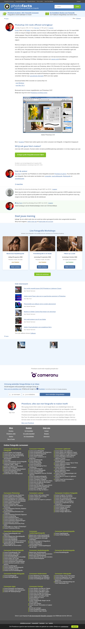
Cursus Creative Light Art (62, 510)
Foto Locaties (40, 1)
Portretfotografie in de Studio (42, 253)
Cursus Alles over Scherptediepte (13, 454)
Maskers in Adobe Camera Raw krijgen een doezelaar (40, 311)
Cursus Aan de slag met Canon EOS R (40, 485)
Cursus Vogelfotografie (61, 533)
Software (78, 18)
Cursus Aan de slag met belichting (14, 455)
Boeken (11, 436)
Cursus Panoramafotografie (37, 470)
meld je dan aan (32, 221)
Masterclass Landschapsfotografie (39, 535)
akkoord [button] (75, 626)
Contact (46, 431)
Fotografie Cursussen (9, 1)
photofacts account (25, 623)
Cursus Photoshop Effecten (12, 528)
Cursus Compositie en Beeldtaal (13, 466)
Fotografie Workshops (20, 1)
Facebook (42, 389)
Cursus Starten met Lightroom (63, 451)
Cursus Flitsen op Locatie (11, 558)
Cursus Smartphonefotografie (38, 476)
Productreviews (33, 599)
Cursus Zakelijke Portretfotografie (13, 567)
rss (47, 623)
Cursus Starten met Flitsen (11, 554)
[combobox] (64, 6)
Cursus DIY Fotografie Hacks (37, 488)
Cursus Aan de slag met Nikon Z (38, 489)
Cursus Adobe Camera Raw (12, 502)
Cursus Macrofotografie (10, 539)
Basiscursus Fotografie (10, 467)
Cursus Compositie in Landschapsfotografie (35, 543)
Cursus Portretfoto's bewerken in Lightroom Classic (64, 457)
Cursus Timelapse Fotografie (37, 479)
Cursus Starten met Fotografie (12, 452)
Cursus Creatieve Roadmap (63, 499)
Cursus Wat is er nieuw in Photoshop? (15, 526)
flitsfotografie (67, 176)
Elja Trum (36, 28)
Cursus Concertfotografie (36, 451)
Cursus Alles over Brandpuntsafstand (15, 469)
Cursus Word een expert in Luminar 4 (40, 499)
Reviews (11, 431)
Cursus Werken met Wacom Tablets (39, 588)
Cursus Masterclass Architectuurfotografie (35, 462)
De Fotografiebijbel (29, 436)
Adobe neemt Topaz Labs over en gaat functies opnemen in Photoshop (44, 296)
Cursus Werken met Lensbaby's (64, 501)
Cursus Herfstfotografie (10, 538)
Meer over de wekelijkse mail (12, 389)
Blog (11, 428)
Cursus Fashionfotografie (36, 558)
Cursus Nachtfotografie (36, 472)
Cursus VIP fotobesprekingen (12, 591)
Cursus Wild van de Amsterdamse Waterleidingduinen (14, 543)
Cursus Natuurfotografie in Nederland (15, 541)
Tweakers (21, 142)
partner (51, 623)
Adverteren (47, 436)
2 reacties (51, 28)
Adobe (28, 30)
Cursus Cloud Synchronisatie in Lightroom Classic (64, 480)
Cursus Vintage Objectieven (63, 511)
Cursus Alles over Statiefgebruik (13, 473)
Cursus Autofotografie (10, 575)
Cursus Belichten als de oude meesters (40, 557)
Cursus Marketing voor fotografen (39, 575)
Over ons (46, 428)
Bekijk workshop (15, 267)
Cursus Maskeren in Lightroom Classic (66, 454)
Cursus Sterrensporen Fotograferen (39, 541)
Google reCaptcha (62, 389)
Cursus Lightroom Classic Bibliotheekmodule (62, 471)
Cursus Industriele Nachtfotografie (39, 486)
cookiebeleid (64, 626)
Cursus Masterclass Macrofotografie (14, 536)
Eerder (17, 30)
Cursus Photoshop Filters (11, 517)
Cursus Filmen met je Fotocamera (65, 575)
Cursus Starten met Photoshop (13, 496)
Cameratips (7, 460)
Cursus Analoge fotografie (62, 507)
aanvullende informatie (36, 76)
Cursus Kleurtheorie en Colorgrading (14, 499)
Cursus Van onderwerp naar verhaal (65, 498)
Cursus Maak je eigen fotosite (38, 611)
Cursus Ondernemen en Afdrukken (39, 577)
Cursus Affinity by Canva (36, 597)
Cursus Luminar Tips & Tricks (38, 496)
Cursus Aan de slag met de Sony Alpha (40, 481)
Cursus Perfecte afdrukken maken (39, 591)
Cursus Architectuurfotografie (37, 454)
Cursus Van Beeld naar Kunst (63, 496)
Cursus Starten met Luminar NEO (39, 495)
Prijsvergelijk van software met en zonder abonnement (40, 304)
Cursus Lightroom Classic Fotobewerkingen (62, 465)
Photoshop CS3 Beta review (39, 92)
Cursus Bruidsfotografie (62, 552)
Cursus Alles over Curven (11, 522)
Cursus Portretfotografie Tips (12, 552)
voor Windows (20, 83)
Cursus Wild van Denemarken (12, 545)
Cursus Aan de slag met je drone (38, 593)
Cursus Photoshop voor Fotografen (14, 498)
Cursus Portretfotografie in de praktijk (14, 557)
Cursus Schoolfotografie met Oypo (39, 578)
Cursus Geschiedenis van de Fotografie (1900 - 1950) (12, 463)
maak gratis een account (46, 221)
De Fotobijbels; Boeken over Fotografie (62, 13)
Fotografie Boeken (31, 1)
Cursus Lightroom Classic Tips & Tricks (66, 463)
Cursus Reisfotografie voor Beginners (40, 452)
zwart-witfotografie (57, 176)
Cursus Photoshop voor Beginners (14, 495)
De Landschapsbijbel (28, 433)
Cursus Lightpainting (61, 508)
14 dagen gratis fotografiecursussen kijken (30, 154)
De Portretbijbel (29, 431)
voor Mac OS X (20, 85)
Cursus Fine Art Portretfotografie (13, 570)
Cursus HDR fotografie (36, 469)
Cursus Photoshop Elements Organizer (15, 514)
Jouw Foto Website (48, 1)
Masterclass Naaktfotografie (15, 253)
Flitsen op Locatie (69, 253)
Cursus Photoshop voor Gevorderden (15, 501)
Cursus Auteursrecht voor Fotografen (40, 594)
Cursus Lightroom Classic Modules (65, 455)
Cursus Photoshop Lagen (11, 504)
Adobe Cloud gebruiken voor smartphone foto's (38, 327)
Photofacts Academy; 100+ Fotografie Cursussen (23, 13)
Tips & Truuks (11, 439)
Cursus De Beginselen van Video (65, 577)
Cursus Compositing (10, 516)
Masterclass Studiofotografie (37, 552)
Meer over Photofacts (27, 423)
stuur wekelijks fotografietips (55, 394)
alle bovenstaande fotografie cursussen (40, 616)
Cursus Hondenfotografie (62, 535)
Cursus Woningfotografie (11, 577)
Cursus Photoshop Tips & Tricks (13, 519)
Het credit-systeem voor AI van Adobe (35, 319)
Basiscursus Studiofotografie (37, 555)
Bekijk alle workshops (42, 274)
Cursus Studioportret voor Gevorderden (40, 554)
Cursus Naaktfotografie (10, 566)
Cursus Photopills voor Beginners (13, 588)
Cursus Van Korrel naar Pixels (38, 478)
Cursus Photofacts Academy (37, 609)
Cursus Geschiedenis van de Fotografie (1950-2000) (12, 471)
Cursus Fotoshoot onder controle (13, 560)
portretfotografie (19, 178)
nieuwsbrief (35, 623)
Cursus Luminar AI (34, 498)
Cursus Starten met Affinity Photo (39, 596)
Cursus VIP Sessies (35, 603)
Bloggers (46, 433)
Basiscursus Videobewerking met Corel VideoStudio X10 (65, 582)
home (6, 18)
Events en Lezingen (35, 608)
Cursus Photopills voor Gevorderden (14, 590)
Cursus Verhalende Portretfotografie (14, 561)
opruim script (55, 59)
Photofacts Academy (60, 174)
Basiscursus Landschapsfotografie (39, 536)
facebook (42, 623)
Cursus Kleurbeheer (35, 464)
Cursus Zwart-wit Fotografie (63, 505)
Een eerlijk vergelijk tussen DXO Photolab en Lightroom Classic (42, 288)
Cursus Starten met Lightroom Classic (66, 452)
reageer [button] (54, 189)
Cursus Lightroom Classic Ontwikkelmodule (62, 460)
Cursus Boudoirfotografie (11, 555)
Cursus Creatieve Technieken (63, 495)
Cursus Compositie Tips (36, 483)
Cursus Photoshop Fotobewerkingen (14, 520)
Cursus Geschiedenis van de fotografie (15, 461)
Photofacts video (11, 433)
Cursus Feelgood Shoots (11, 569)
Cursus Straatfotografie (36, 455)
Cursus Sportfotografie (35, 460)
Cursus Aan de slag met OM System (39, 482)
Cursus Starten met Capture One (38, 590)
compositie (48, 176)
